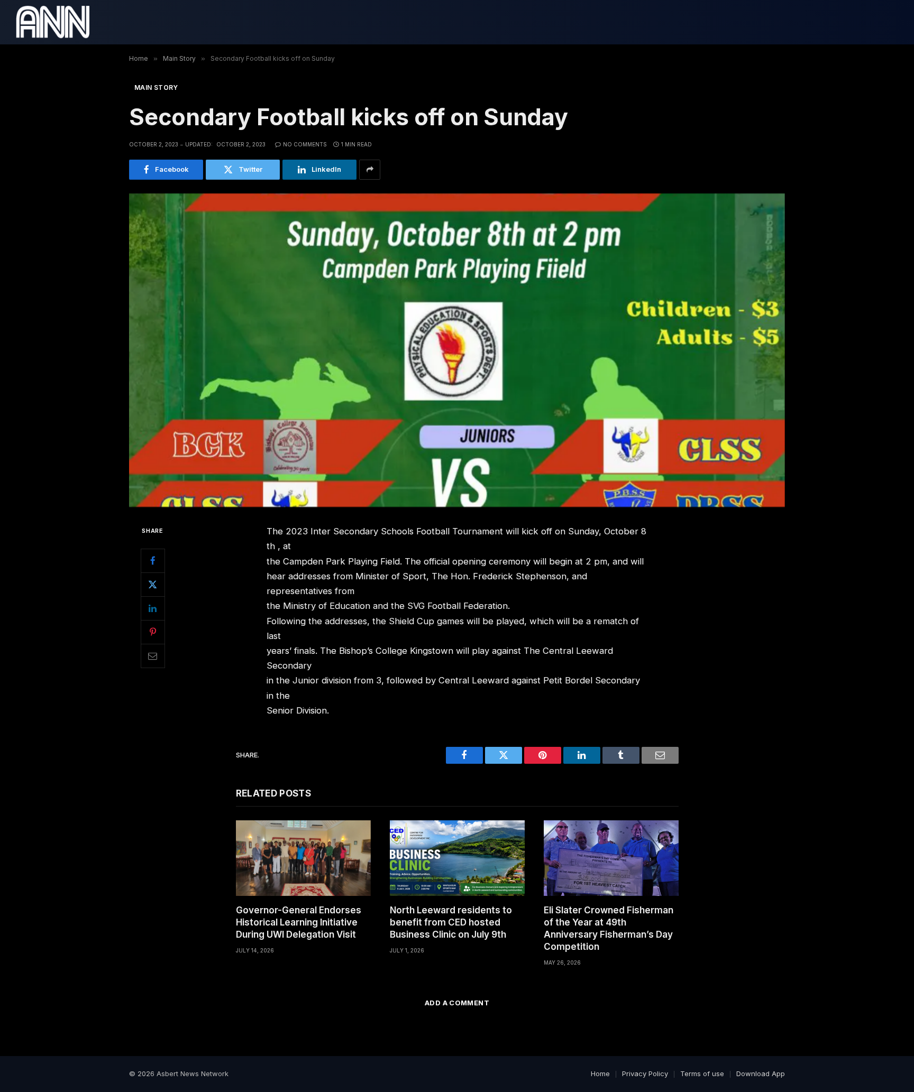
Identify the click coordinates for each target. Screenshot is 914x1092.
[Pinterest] (153, 632)
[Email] (153, 656)
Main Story (156, 87)
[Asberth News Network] (52, 22)
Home (600, 1073)
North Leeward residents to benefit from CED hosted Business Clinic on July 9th (451, 922)
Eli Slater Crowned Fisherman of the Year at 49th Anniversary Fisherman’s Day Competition (608, 928)
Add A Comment (457, 1002)
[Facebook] (153, 561)
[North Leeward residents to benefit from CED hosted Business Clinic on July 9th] (457, 858)
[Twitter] (153, 584)
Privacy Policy (645, 1073)
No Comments (305, 144)
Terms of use (702, 1073)
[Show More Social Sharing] (369, 170)
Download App (760, 1073)
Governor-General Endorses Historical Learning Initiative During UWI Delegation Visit (298, 922)
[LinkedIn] (153, 608)
